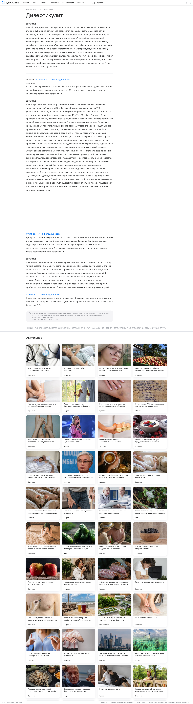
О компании (10, 702)
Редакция (104, 702)
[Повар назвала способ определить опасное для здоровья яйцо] (114, 432)
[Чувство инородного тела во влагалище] (150, 467)
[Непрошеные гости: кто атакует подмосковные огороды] (114, 539)
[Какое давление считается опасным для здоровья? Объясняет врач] (43, 360)
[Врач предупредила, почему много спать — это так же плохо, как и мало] (43, 467)
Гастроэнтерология (46, 9)
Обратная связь (140, 702)
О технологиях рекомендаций (157, 702)
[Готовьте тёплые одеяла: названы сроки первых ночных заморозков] (150, 503)
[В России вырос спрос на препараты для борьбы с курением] (43, 646)
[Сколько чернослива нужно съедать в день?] (150, 539)
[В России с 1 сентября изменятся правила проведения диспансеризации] (114, 503)
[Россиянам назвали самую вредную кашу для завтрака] (150, 432)
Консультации (31, 9)
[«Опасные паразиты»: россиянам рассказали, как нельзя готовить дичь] (114, 574)
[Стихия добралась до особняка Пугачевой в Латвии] (78, 432)
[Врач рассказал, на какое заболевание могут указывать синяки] (43, 432)
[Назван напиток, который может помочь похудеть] (78, 574)
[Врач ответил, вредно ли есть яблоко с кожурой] (43, 574)
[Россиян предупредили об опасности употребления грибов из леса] (43, 681)
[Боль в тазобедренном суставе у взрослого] (78, 503)
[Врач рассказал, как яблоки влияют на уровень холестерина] (150, 360)
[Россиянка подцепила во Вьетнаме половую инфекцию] (78, 396)
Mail (3, 702)
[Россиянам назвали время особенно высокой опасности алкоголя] (78, 610)
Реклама (19, 702)
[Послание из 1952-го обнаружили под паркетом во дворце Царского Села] (150, 396)
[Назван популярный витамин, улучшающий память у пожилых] (150, 681)
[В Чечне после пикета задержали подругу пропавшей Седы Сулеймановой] (114, 360)
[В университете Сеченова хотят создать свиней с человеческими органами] (43, 503)
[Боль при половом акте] (114, 681)
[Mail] (3, 2)
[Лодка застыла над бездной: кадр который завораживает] (150, 646)
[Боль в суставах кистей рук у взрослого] (78, 646)
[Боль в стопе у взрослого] (150, 610)
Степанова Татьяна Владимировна (53, 79)
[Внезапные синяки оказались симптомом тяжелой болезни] (114, 396)
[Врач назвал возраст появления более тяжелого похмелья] (78, 681)
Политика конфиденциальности (178, 702)
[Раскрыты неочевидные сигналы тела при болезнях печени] (43, 396)
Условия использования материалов (121, 702)
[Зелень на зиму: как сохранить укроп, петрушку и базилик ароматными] (114, 610)
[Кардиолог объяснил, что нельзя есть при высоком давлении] (114, 467)
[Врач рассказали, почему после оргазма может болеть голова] (43, 539)
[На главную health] (12, 2)
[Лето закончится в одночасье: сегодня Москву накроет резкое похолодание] (114, 646)
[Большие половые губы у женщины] (78, 360)
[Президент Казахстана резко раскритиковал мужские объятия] (78, 467)
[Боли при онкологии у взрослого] (150, 574)
